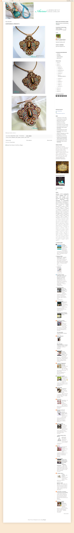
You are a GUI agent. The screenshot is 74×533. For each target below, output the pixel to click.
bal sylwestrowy (65, 225)
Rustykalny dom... (60, 287)
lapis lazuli (65, 232)
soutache (22, 137)
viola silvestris (60, 207)
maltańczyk (65, 233)
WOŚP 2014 (60, 224)
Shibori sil (57, 223)
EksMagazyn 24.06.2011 (61, 134)
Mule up (58, 483)
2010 (58, 91)
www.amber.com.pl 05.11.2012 (62, 125)
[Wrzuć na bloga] (27, 136)
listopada (60, 68)
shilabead (59, 266)
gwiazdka (57, 231)
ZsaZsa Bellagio (60, 301)
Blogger (44, 519)
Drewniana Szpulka (61, 320)
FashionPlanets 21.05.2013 (62, 119)
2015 (58, 62)
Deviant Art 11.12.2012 (61, 123)
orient (16, 137)
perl (61, 235)
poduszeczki (64, 437)
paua (58, 216)
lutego (59, 84)
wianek (66, 216)
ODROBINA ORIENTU (12, 24)
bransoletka (66, 200)
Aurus (10, 137)
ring (59, 236)
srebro (63, 197)
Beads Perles (59, 350)
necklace (59, 201)
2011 (58, 89)
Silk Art (58, 445)
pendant (19, 137)
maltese (57, 234)
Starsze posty (49, 140)
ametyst (63, 206)
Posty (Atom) (12, 142)
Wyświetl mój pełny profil (60, 42)
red (57, 236)
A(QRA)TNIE (59, 387)
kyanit (61, 232)
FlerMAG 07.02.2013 (61, 121)
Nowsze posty (8, 140)
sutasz (25, 137)
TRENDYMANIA (60, 56)
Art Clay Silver (65, 198)
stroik (66, 236)
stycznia (59, 86)
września (60, 71)
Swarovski (62, 199)
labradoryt (65, 201)
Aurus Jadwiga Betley (61, 39)
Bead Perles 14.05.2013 (61, 120)
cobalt (57, 215)
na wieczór (61, 234)
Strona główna (29, 140)
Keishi (66, 207)
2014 (58, 64)
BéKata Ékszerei (60, 336)
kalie (64, 215)
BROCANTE (59, 58)
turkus (61, 202)
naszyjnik (58, 200)
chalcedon (62, 208)
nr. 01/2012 (65, 234)
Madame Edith (60, 256)
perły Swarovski (66, 235)
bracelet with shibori (59, 226)
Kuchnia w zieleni (60, 501)
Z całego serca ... (60, 473)
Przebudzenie (64, 388)
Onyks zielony (66, 213)
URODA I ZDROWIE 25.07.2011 (63, 133)
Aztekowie (58, 218)
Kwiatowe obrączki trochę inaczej (64, 412)
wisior (28, 137)
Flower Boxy (64, 400)
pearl (59, 235)
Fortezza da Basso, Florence (62, 333)
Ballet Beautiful (64, 302)
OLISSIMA (59, 55)
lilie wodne (61, 233)
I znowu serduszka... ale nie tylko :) (64, 475)
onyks (57, 210)
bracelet (67, 204)
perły (57, 202)
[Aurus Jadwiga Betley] (56, 112)
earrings (60, 205)
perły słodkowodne (59, 213)
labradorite (13, 137)
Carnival (64, 210)
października (60, 70)
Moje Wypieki (59, 343)
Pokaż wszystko (66, 513)
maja (59, 79)
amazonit (62, 204)
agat (62, 214)
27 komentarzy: (22, 135)
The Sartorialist (60, 332)
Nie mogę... (64, 424)
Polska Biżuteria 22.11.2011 (62, 129)
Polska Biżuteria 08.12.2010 (62, 139)
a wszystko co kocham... (62, 491)
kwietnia (59, 81)
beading (66, 214)
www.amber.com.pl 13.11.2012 (62, 124)
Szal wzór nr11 (64, 446)
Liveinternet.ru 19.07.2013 (61, 117)
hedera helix (62, 231)
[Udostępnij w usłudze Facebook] (29, 136)
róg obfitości (63, 236)
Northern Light (60, 482)
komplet (67, 206)
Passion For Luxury (61, 244)
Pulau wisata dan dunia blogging (62, 492)
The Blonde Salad (60, 274)
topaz (62, 216)
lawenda (57, 233)
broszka (57, 208)
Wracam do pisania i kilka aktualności (64, 289)
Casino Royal (63, 218)
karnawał (67, 208)
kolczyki (57, 198)
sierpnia (59, 73)
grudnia (59, 67)
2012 (58, 88)
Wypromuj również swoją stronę (60, 113)
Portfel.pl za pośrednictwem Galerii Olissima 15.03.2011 (62, 138)
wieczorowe (58, 217)
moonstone (65, 209)
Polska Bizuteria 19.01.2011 (62, 136)
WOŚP (58, 214)
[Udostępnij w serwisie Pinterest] (31, 136)
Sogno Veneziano (62, 223)
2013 (58, 65)
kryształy (57, 232)
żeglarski (57, 240)
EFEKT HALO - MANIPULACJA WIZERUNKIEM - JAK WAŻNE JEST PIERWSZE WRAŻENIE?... (62, 462)
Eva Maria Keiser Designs (62, 312)
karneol (66, 231)
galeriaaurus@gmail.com (60, 46)
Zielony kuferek (60, 423)
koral (68, 215)
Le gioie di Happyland (61, 363)
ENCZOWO (59, 399)
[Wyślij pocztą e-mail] (26, 136)
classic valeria (60, 458)
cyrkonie (60, 215)
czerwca (59, 78)
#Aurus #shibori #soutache (65, 217)
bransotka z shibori (64, 227)
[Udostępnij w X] (28, 136)
